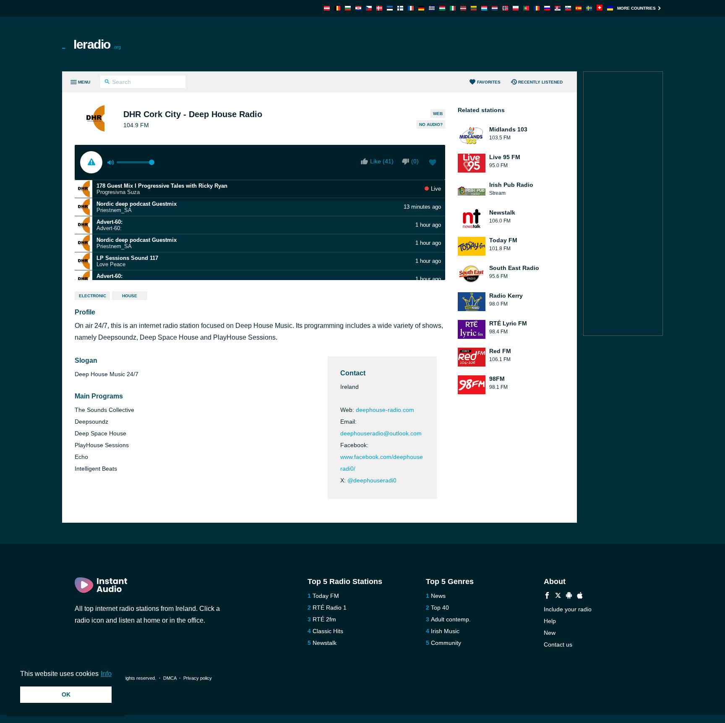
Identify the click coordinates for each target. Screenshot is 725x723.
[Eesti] (390, 8)
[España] (579, 8)
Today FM (326, 595)
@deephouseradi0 (371, 480)
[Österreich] (327, 8)
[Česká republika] (369, 8)
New (549, 632)
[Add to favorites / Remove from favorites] (432, 163)
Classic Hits (328, 631)
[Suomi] (400, 8)
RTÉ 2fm (324, 619)
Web (438, 113)
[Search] (107, 83)
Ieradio (97, 44)
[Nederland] (495, 8)
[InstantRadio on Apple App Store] (579, 596)
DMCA (169, 678)
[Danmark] (379, 8)
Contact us (558, 644)
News (438, 595)
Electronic (92, 295)
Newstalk (324, 642)
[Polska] (516, 8)
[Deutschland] (421, 8)
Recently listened (540, 82)
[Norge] (505, 8)
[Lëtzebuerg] (484, 8)
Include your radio (568, 609)
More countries (636, 8)
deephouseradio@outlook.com (381, 433)
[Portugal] (526, 8)
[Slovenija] (568, 8)
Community (446, 642)
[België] (337, 8)
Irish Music (445, 631)
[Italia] (453, 8)
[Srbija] (558, 8)
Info (106, 673)
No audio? (431, 124)
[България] (348, 8)
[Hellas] (432, 8)
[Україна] (610, 8)
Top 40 (440, 607)
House (129, 295)
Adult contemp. (451, 619)
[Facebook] (547, 596)
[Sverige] (589, 8)
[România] (537, 8)
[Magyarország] (442, 8)
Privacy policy (197, 678)
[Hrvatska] (358, 8)
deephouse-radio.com (385, 409)
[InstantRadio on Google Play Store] (569, 596)
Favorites (489, 82)
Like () (382, 161)
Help (550, 621)
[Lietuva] (474, 8)
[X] (558, 596)
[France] (411, 8)
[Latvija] (463, 8)
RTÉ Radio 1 (330, 607)
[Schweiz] (599, 8)
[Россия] (547, 8)
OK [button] (66, 694)
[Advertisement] (457, 44)
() (415, 161)
